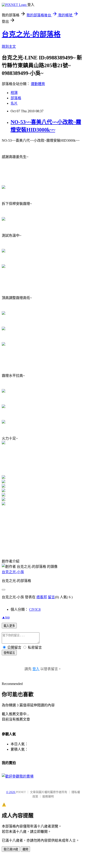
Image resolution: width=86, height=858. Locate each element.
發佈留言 (9, 652)
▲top (6, 617)
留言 (51, 597)
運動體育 (38, 84)
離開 (25, 849)
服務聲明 (48, 796)
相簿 (14, 93)
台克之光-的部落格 (31, 34)
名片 (14, 103)
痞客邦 (41, 597)
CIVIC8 (35, 609)
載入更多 (9, 625)
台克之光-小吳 (13, 572)
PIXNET (21, 792)
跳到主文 (9, 46)
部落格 (16, 98)
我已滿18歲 (11, 849)
